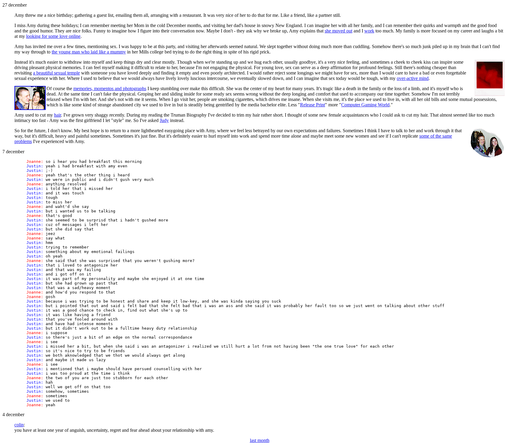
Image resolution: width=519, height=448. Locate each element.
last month (259, 440)
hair (57, 114)
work (369, 30)
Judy (164, 120)
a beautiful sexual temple (56, 72)
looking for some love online (53, 36)
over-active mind (413, 78)
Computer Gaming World (365, 104)
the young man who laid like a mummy (89, 51)
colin (19, 424)
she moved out (338, 30)
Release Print (312, 104)
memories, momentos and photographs (109, 88)
